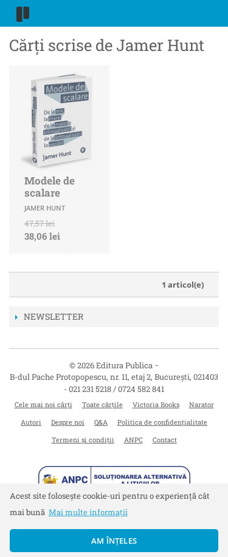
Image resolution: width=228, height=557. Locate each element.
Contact (165, 439)
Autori (31, 422)
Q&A (101, 422)
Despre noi (68, 422)
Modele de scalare (49, 187)
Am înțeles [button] (114, 540)
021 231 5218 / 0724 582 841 (116, 388)
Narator (201, 404)
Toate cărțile (102, 404)
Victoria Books (156, 404)
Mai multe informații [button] (88, 512)
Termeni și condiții (83, 439)
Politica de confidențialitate (162, 422)
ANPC (133, 439)
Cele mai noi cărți (43, 404)
